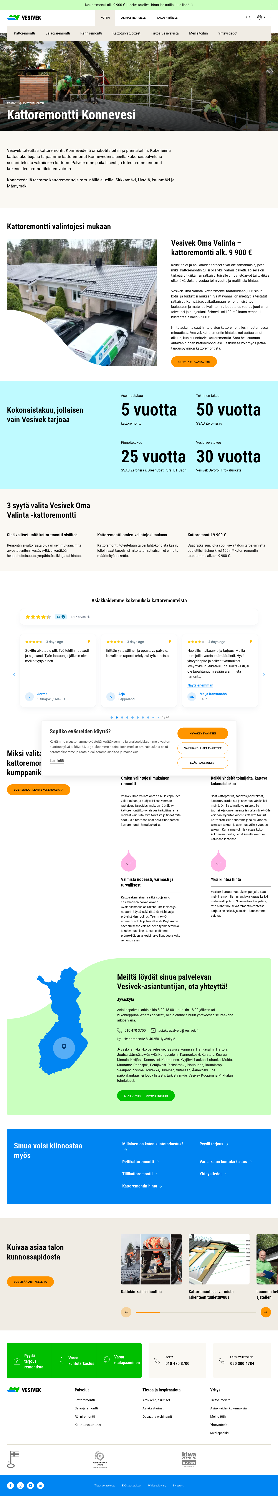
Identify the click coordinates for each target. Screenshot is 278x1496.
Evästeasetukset (203, 762)
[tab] (111, 717)
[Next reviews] (264, 674)
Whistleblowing (157, 1485)
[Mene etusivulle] (24, 18)
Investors (178, 1485)
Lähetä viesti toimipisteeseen (146, 1095)
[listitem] (158, 409)
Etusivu (12, 103)
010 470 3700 (135, 1030)
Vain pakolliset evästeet (203, 748)
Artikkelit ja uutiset (156, 1400)
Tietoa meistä (220, 1400)
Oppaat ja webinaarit (157, 1417)
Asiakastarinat (153, 1408)
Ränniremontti (91, 33)
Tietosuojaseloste (104, 1485)
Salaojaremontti (57, 33)
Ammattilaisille (133, 17)
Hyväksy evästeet (203, 733)
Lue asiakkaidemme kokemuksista (38, 789)
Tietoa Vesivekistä (165, 33)
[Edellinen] (126, 1312)
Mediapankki (219, 1433)
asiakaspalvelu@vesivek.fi (178, 1030)
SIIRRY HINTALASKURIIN (194, 361)
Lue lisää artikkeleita (30, 1281)
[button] (248, 18)
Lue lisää (57, 761)
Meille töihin (198, 33)
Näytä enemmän (119, 685)
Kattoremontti (24, 33)
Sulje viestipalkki (271, 5)
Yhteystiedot (227, 33)
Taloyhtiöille (167, 17)
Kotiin (105, 17)
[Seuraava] (266, 1312)
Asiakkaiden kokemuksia (228, 1408)
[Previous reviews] (14, 674)
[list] (196, 433)
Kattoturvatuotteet (126, 33)
